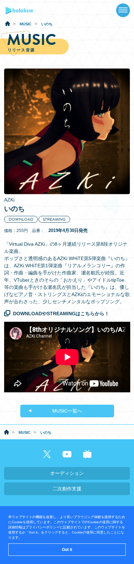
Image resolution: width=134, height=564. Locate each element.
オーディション (67, 473)
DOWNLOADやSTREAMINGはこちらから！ (61, 313)
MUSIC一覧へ (67, 411)
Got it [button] (67, 549)
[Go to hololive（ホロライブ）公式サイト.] (7, 25)
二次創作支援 (67, 488)
